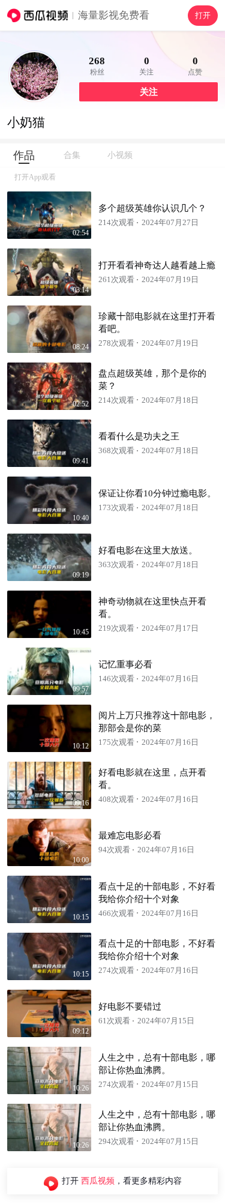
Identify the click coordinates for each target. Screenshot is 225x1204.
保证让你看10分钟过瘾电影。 (157, 493)
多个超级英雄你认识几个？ (152, 208)
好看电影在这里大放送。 (147, 550)
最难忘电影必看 (129, 835)
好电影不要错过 (129, 1006)
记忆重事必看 (125, 664)
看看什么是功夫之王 (138, 436)
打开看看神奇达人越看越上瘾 (156, 265)
